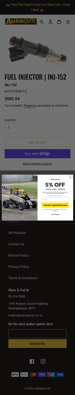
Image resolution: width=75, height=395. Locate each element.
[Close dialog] (70, 176)
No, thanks (55, 214)
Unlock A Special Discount (55, 205)
